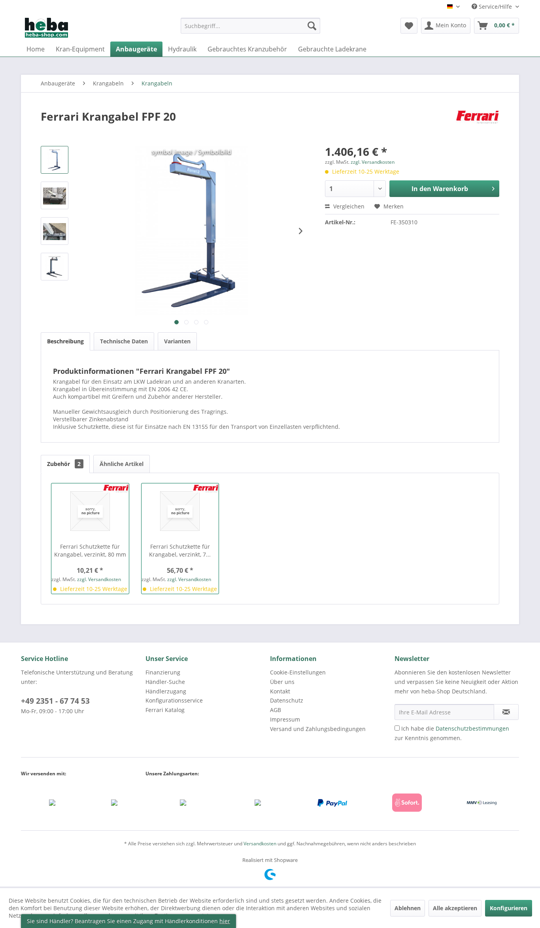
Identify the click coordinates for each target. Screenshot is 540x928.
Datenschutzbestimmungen (472, 728)
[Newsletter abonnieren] (506, 712)
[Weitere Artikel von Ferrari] (477, 124)
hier (224, 921)
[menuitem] (250, 29)
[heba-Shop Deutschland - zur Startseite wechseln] (46, 28)
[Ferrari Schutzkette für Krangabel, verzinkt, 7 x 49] (180, 511)
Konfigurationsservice (174, 700)
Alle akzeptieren (455, 908)
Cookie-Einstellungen (298, 672)
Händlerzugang (165, 691)
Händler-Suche (165, 682)
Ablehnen (408, 908)
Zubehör (64, 464)
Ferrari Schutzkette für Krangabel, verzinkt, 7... (180, 550)
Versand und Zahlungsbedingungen (318, 729)
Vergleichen (348, 206)
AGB (275, 710)
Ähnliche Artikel (121, 464)
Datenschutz (286, 700)
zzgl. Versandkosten (373, 162)
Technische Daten (124, 341)
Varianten (177, 341)
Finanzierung (162, 672)
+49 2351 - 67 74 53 (55, 701)
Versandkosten (260, 843)
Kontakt (280, 691)
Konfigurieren (508, 908)
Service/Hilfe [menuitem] (495, 6)
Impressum (285, 719)
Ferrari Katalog (165, 710)
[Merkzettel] (408, 26)
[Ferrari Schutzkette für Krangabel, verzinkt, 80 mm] (90, 511)
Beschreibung (65, 341)
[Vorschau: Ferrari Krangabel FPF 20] (54, 160)
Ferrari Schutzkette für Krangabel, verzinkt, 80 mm (90, 550)
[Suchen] (312, 26)
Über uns (282, 682)
